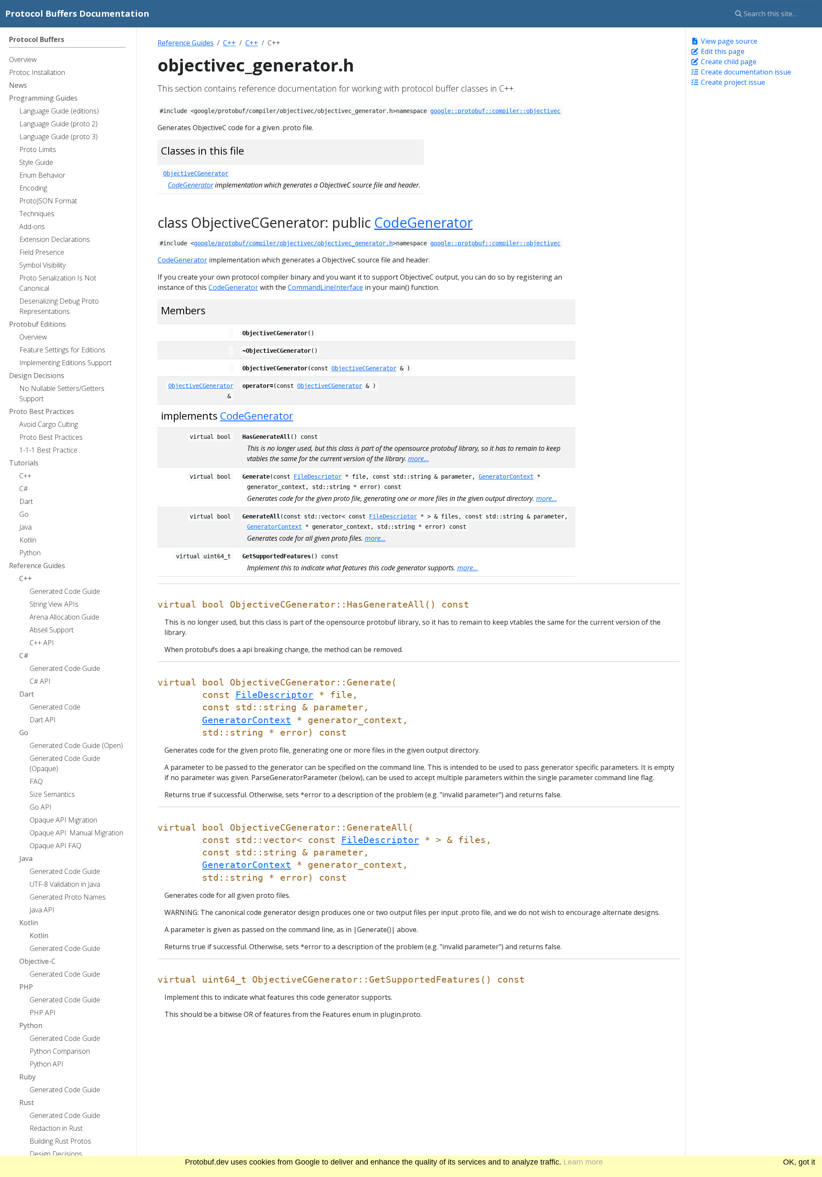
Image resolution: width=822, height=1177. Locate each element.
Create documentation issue (745, 72)
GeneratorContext (506, 476)
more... (418, 458)
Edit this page (722, 51)
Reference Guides (186, 43)
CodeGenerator (190, 185)
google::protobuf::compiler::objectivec (495, 110)
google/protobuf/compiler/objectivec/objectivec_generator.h (293, 243)
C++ (229, 43)
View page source (728, 41)
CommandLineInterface (325, 287)
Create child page (727, 61)
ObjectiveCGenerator (195, 173)
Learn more (583, 1162)
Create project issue (732, 82)
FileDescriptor (318, 476)
